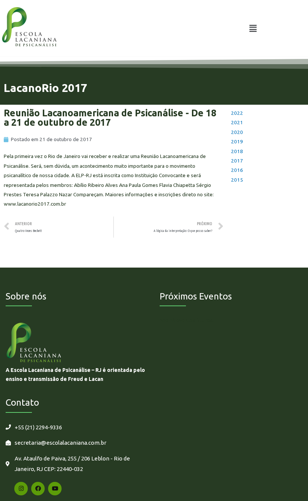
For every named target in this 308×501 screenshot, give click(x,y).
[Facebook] (38, 488)
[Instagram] (21, 488)
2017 (237, 161)
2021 (237, 122)
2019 (237, 141)
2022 (237, 113)
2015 (237, 180)
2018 (237, 151)
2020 (237, 132)
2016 (237, 170)
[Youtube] (55, 488)
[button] (252, 28)
